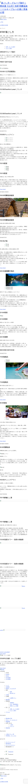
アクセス (8, 712)
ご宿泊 (11, 724)
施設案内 (8, 699)
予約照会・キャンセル (11, 735)
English (7, 674)
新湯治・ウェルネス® (11, 688)
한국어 (7, 676)
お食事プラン (13, 698)
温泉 (11, 691)
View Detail (3, 189)
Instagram (10, 751)
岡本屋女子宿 (9, 718)
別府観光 (12, 702)
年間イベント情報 (14, 705)
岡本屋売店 (8, 743)
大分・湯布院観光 (14, 704)
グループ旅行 (9, 48)
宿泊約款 (8, 728)
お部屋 (7, 694)
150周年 (8, 687)
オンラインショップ (10, 742)
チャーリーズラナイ (10, 745)
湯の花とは (12, 693)
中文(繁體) (8, 679)
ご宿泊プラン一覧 (10, 734)
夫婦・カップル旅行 (10, 46)
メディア (12, 726)
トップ (7, 685)
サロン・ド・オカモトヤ (11, 720)
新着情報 (8, 721)
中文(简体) (8, 677)
